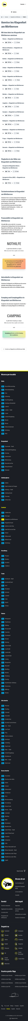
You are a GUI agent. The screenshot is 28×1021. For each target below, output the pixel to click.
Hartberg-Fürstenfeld (8, 403)
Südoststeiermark (8, 427)
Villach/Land (6, 539)
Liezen (5, 413)
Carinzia (6, 17)
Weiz (4, 433)
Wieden (5, 693)
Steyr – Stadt (6, 749)
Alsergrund (6, 618)
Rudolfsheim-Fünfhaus (9, 683)
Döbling (5, 625)
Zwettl (5, 860)
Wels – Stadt (6, 759)
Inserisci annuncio (5, 905)
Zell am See (6, 500)
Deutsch (18, 1009)
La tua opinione (19, 892)
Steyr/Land (6, 746)
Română (3, 1009)
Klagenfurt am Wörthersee (15, 17)
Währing (5, 689)
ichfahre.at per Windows (7, 983)
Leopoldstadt (7, 656)
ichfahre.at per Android (20, 983)
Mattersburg (6, 460)
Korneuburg (6, 803)
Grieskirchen (6, 719)
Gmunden (6, 716)
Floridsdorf (6, 635)
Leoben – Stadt (7, 410)
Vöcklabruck (6, 756)
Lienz (5, 599)
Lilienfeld (6, 813)
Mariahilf (5, 666)
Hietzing (5, 642)
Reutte (5, 602)
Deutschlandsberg (8, 389)
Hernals (5, 639)
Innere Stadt (6, 645)
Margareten (6, 662)
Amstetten (6, 776)
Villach (5, 533)
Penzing (5, 679)
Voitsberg (6, 430)
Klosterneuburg (7, 799)
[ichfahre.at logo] (4, 4)
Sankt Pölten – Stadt (9, 830)
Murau (5, 423)
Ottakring (6, 676)
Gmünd (5, 786)
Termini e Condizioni (20, 917)
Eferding (5, 709)
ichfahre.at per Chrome (6, 975)
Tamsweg (5, 496)
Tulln (4, 843)
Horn (4, 796)
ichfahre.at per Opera (20, 979)
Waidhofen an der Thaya (9, 853)
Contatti (17, 895)
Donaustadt (6, 629)
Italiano (8, 1009)
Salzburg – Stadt (8, 489)
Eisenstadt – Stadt (8, 446)
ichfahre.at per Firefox (20, 975)
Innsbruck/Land (7, 582)
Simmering (6, 686)
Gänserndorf (6, 789)
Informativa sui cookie (20, 914)
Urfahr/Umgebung (8, 753)
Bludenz (5, 559)
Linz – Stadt (7, 726)
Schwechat (6, 840)
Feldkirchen (6, 512)
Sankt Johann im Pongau (9, 486)
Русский (6, 1006)
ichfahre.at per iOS (5, 986)
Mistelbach (6, 823)
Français (17, 1006)
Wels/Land (6, 763)
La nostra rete (4, 912)
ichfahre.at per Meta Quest (21, 986)
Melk (4, 820)
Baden (5, 782)
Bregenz (6, 556)
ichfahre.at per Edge (6, 979)
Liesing (5, 659)
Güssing (5, 453)
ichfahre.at (11, 1015)
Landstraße (6, 652)
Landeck (5, 596)
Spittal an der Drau (8, 526)
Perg (4, 733)
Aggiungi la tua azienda (6, 909)
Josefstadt (6, 649)
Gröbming (6, 396)
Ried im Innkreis (7, 736)
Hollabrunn (6, 793)
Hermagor (6, 516)
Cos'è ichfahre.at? (19, 883)
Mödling (5, 816)
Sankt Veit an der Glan (8, 529)
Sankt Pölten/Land (8, 833)
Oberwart (5, 470)
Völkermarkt (6, 536)
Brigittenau (6, 622)
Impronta (17, 905)
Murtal (5, 420)
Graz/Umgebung (7, 400)
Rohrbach (6, 739)
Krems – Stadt (7, 809)
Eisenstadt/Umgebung (9, 450)
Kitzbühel (6, 589)
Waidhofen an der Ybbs (9, 857)
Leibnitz (5, 406)
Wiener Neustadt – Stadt (9, 850)
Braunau (5, 706)
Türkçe (11, 1006)
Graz (5, 393)
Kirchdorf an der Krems (9, 722)
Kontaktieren (10, 265)
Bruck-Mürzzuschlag (8, 386)
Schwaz (5, 606)
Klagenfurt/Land (7, 523)
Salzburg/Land (7, 493)
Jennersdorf (6, 456)
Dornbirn (5, 562)
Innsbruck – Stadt (8, 579)
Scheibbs (5, 836)
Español (22, 1006)
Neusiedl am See (7, 463)
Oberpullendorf (7, 466)
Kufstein (5, 592)
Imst (4, 585)
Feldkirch (6, 566)
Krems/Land (6, 806)
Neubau (5, 672)
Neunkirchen (6, 826)
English (13, 1009)
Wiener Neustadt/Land (9, 847)
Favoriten (6, 632)
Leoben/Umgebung (8, 416)
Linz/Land (6, 729)
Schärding (6, 743)
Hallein (5, 483)
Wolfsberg (6, 543)
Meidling (5, 669)
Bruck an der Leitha (8, 779)
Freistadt (5, 712)
